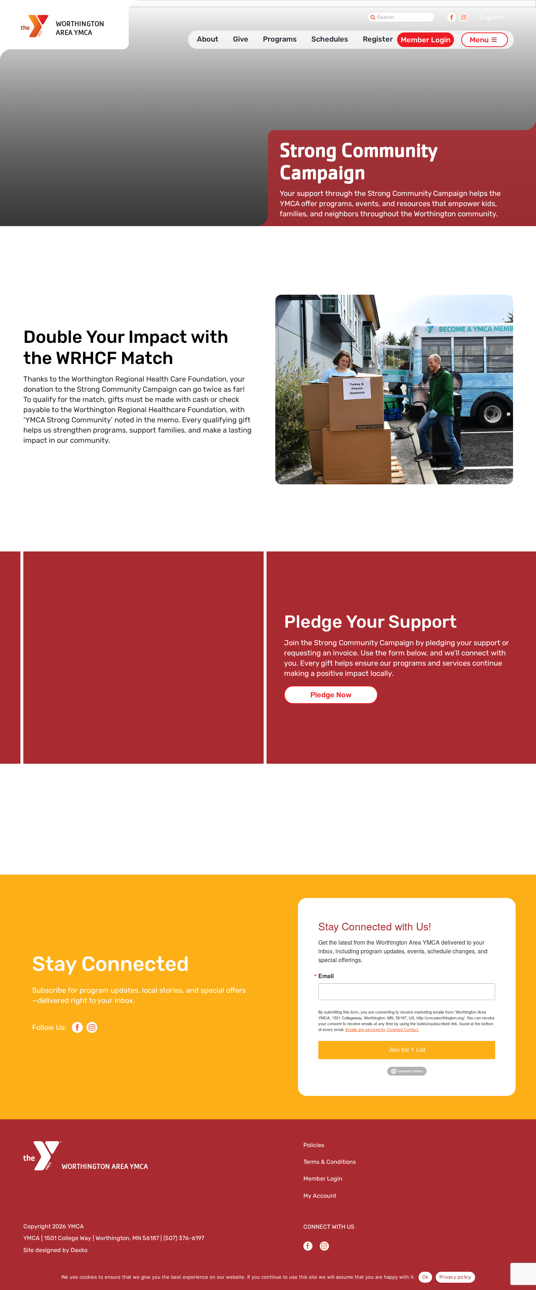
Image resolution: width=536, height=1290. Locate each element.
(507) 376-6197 (183, 1238)
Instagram (463, 15)
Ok (425, 1277)
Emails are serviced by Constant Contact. (382, 1029)
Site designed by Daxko (55, 1250)
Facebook (451, 15)
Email (326, 976)
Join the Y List (407, 1050)
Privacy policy (455, 1277)
